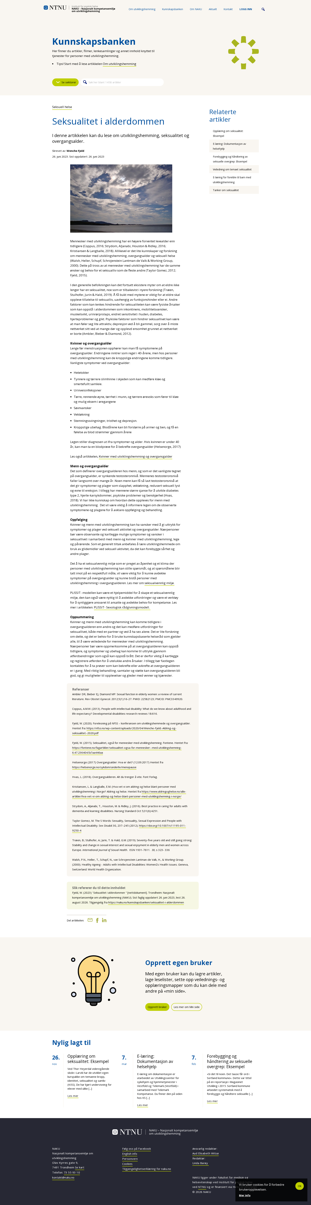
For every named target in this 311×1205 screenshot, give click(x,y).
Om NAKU (196, 9)
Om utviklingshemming (142, 9)
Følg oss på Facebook (136, 1148)
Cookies (127, 1164)
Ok (299, 1186)
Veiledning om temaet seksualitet (232, 169)
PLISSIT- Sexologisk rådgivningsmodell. (122, 607)
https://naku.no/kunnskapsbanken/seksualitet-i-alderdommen (146, 902)
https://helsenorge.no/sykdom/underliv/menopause (104, 767)
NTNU (202, 1187)
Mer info (245, 1195)
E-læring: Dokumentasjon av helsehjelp (155, 1061)
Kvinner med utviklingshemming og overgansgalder (135, 456)
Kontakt (228, 9)
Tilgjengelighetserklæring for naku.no (146, 1169)
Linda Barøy (200, 1163)
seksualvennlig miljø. (159, 583)
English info (129, 1153)
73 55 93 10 (72, 1172)
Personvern (130, 1158)
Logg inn (246, 9)
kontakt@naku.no (63, 1177)
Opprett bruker (157, 1007)
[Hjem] (79, 9)
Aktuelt (213, 9)
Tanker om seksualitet (226, 190)
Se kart (79, 1167)
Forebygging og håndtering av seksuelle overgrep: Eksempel (229, 1061)
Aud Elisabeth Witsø (205, 1153)
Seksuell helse (62, 107)
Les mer (72, 1096)
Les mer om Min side (187, 1007)
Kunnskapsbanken (172, 9)
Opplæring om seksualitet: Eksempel (88, 1058)
